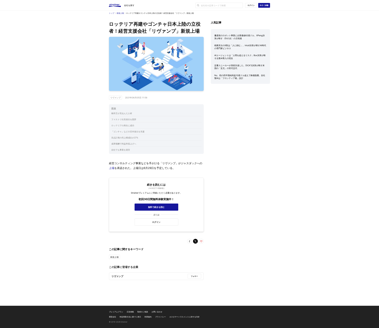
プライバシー (160, 317)
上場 (111, 168)
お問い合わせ (157, 312)
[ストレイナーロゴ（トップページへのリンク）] (116, 5)
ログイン (251, 5)
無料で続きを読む (156, 207)
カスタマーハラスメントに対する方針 (184, 317)
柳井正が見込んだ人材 (121, 113)
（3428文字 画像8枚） (156, 188)
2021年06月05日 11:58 (136, 97)
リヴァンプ (115, 97)
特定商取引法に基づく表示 (130, 317)
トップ (111, 13)
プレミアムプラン (116, 312)
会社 (129, 5)
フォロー (194, 276)
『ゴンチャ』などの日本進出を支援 (127, 131)
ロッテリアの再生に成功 (122, 125)
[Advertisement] (240, 109)
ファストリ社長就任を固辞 (123, 119)
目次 (113, 108)
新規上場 (120, 13)
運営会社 (112, 317)
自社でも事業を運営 (120, 149)
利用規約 (148, 317)
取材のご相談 (142, 312)
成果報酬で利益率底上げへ (123, 143)
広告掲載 (130, 312)
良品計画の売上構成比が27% (124, 137)
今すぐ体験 (264, 5)
